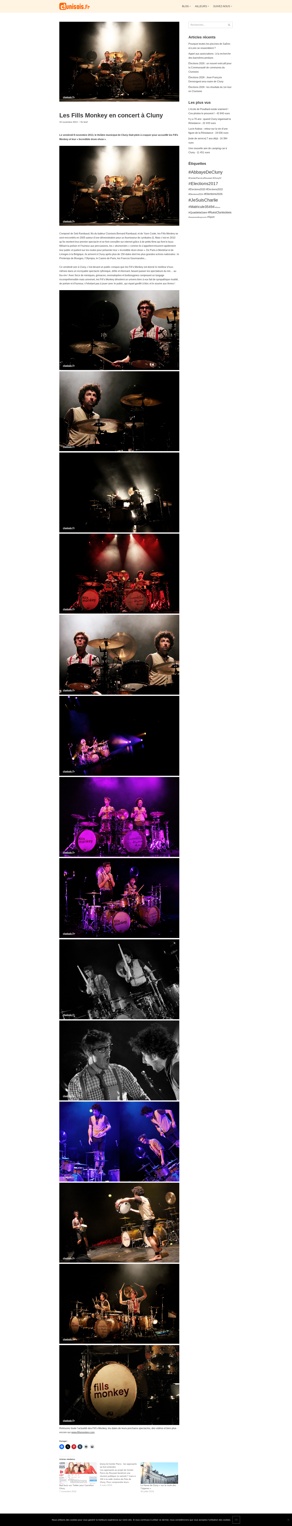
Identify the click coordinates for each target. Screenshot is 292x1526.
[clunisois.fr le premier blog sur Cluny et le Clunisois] (74, 6)
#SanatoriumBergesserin (197, 217)
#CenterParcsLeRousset (200, 178)
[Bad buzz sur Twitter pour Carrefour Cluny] (78, 1473)
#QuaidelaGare (197, 212)
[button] (190, 6)
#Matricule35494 (201, 207)
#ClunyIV (217, 178)
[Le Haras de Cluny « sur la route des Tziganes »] (159, 1473)
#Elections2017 (203, 183)
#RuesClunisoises (219, 212)
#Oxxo (217, 207)
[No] (288, 1519)
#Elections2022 (214, 189)
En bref (84, 122)
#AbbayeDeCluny (205, 172)
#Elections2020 (196, 189)
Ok (236, 1519)
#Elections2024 (195, 194)
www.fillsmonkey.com (82, 1432)
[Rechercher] (229, 25)
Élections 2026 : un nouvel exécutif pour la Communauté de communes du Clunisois (209, 67)
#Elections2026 (213, 193)
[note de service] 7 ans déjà (203, 138)
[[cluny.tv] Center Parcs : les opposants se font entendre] (120, 1474)
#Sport (210, 217)
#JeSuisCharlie (203, 199)
